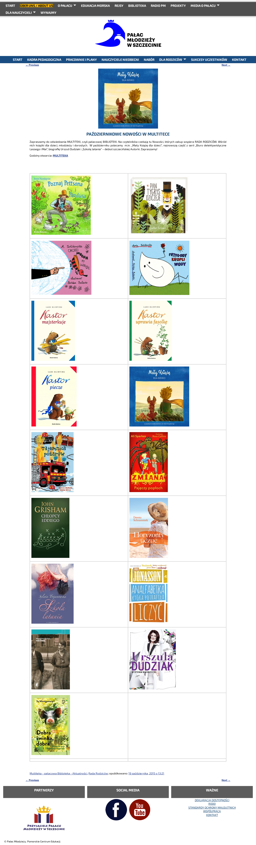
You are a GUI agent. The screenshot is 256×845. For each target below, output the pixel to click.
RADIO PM (158, 5)
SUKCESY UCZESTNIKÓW (209, 59)
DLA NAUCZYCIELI (19, 12)
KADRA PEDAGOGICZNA (44, 59)
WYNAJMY (48, 12)
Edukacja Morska (95, 5)
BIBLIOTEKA (137, 5)
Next (226, 64)
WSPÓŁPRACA (212, 811)
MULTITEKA (60, 155)
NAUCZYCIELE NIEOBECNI (120, 59)
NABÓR (149, 59)
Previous (32, 64)
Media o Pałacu (203, 5)
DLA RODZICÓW (170, 59)
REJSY (119, 5)
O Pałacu (65, 5)
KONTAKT (239, 59)
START (10, 5)
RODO (212, 803)
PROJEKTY (178, 5)
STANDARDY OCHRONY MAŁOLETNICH (212, 807)
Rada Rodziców (98, 773)
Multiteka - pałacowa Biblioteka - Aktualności (58, 773)
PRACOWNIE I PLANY (81, 59)
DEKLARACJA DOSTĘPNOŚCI (212, 800)
